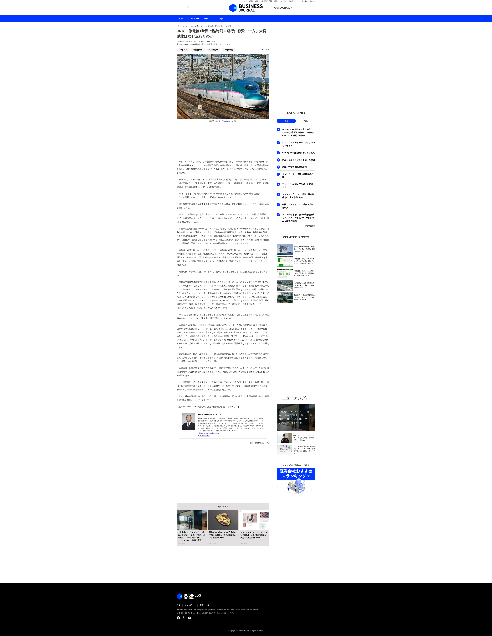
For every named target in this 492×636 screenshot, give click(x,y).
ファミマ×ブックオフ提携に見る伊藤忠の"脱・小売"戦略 (298, 196)
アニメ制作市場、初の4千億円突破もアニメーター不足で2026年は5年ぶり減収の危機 (298, 217)
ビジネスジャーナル (185, 26)
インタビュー (190, 605)
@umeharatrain (204, 436)
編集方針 (197, 610)
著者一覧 (212, 610)
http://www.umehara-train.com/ (208, 433)
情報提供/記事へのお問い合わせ (247, 610)
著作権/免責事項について (225, 610)
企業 (213, 42)
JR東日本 (183, 50)
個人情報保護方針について (206, 613)
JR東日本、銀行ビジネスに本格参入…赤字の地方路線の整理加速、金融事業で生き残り (304, 261)
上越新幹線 (228, 50)
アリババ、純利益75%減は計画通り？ (297, 185)
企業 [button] (286, 121)
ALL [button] (306, 121)
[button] (178, 8)
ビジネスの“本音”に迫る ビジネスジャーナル (189, 596)
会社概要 (204, 610)
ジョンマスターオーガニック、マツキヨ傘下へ (298, 144)
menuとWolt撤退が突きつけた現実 (298, 153)
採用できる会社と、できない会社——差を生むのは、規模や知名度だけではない (304, 438)
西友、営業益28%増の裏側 (294, 167)
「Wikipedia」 (225, 121)
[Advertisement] (223, 472)
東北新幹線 (213, 50)
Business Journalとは (184, 610)
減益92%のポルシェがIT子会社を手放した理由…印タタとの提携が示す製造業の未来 (222, 535)
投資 (221, 19)
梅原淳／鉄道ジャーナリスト (209, 414)
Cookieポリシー (222, 613)
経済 (201, 605)
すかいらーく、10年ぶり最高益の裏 (297, 175)
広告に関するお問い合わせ (186, 613)
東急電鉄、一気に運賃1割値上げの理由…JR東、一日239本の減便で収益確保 (304, 297)
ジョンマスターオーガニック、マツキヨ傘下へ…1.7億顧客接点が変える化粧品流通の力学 (253, 535)
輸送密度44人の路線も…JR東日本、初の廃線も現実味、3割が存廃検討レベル (304, 249)
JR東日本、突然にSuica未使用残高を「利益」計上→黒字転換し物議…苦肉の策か (304, 273)
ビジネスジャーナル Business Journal (246, 8)
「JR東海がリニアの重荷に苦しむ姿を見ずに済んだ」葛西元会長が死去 (304, 285)
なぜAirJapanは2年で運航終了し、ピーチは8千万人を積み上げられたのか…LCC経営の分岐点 (298, 132)
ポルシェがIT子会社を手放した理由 (298, 160)
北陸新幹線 (197, 50)
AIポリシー (233, 613)
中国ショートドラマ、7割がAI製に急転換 (298, 206)
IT (208, 605)
